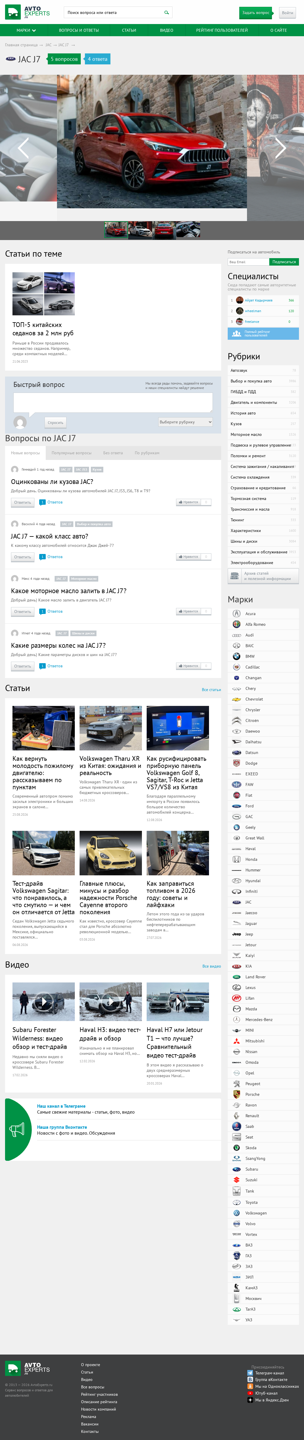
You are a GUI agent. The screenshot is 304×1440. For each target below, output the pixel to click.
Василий (28, 524)
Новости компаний (98, 1409)
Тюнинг (263, 520)
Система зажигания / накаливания (263, 466)
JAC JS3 (81, 469)
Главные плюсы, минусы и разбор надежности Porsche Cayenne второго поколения (108, 897)
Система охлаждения (263, 477)
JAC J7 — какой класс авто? (49, 536)
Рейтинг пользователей (222, 30)
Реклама (88, 1416)
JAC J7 (63, 44)
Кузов (97, 469)
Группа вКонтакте (271, 1379)
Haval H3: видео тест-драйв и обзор (110, 1033)
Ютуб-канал (266, 1393)
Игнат (26, 633)
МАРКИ (23, 30)
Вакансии (90, 1424)
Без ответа (113, 452)
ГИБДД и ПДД (263, 391)
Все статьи (211, 689)
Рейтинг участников (99, 1394)
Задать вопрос (255, 12)
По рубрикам (147, 452)
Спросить (55, 422)
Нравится (195, 502)
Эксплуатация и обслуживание (263, 552)
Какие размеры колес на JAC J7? (58, 645)
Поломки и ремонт (263, 455)
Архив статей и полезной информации (267, 576)
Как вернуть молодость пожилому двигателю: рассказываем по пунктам (42, 772)
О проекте (90, 1364)
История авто (263, 413)
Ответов (52, 502)
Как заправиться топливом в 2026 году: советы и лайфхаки (171, 894)
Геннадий (29, 469)
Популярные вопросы (71, 452)
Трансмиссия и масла (263, 509)
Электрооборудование (263, 562)
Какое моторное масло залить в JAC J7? (68, 590)
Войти (287, 12)
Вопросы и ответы (79, 30)
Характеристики (263, 530)
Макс (25, 578)
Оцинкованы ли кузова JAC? (52, 481)
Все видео (211, 966)
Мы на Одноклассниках (277, 1386)
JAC (49, 44)
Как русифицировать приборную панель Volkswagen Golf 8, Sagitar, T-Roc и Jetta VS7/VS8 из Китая (176, 772)
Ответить (22, 502)
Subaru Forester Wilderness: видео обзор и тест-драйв (39, 1038)
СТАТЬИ (129, 30)
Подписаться (284, 261)
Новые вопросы (25, 452)
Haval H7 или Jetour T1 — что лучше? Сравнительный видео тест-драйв (174, 1042)
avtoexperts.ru (27, 12)
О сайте (278, 30)
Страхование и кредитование (263, 487)
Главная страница (21, 44)
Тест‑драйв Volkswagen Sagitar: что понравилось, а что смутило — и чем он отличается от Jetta (43, 897)
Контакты (90, 1431)
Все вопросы (92, 1387)
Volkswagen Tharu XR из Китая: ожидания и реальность (110, 765)
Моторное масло (83, 578)
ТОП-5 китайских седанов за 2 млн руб (43, 328)
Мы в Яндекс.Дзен (272, 1400)
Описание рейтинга (99, 1401)
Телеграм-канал (269, 1373)
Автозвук (263, 370)
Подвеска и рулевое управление (263, 445)
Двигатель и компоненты (263, 402)
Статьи (87, 1372)
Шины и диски (83, 633)
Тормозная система (263, 498)
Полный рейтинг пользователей (257, 333)
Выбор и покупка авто (94, 524)
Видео (166, 30)
